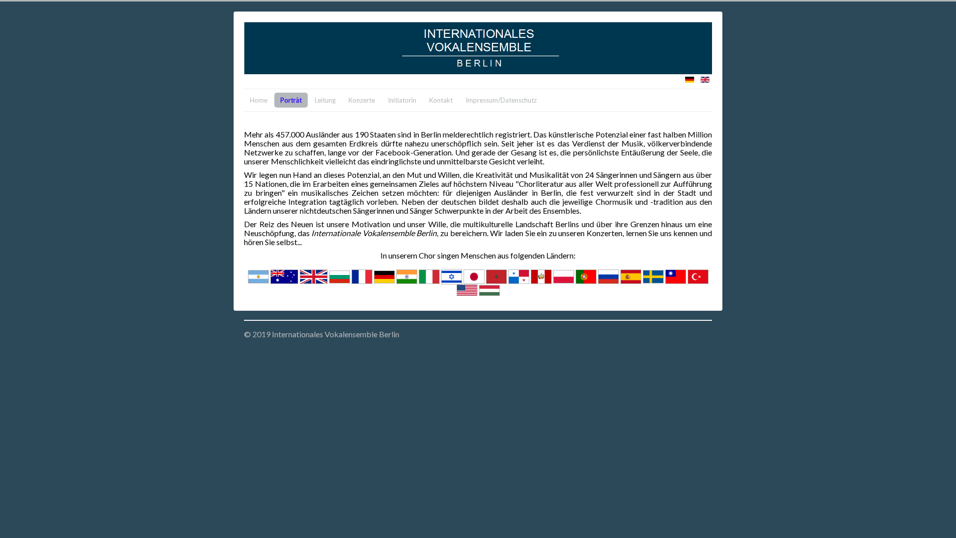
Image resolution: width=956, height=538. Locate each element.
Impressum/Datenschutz (501, 100)
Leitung (325, 100)
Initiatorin (402, 100)
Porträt (291, 100)
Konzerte (362, 100)
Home (258, 100)
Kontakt (441, 100)
